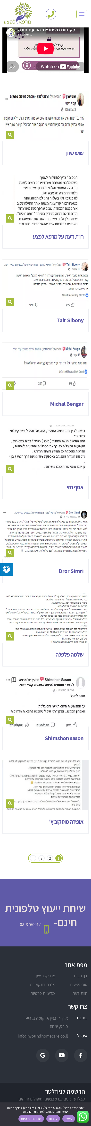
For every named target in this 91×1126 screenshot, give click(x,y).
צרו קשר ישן (45, 976)
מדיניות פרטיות (42, 993)
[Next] (33, 858)
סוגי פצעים (78, 984)
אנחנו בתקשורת (42, 984)
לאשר (69, 1119)
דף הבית (80, 976)
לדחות (53, 1119)
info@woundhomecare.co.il (46, 1036)
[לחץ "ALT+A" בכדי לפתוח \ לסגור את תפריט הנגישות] (6, 569)
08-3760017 (30, 924)
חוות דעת (79, 993)
